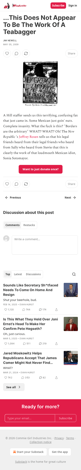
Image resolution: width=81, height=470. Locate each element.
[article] (40, 297)
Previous (15, 197)
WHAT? (8, 368)
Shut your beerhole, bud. (20, 300)
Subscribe (58, 5)
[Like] (7, 53)
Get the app (60, 452)
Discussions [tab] (33, 274)
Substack (21, 462)
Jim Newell (10, 40)
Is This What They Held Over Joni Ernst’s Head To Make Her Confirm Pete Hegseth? (30, 324)
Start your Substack (30, 452)
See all (11, 387)
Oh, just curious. (14, 334)
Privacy (59, 438)
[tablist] (20, 225)
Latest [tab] (18, 274)
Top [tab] (8, 274)
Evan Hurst (27, 304)
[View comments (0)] (16, 53)
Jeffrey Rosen (28, 136)
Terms (70, 438)
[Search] (74, 274)
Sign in (72, 5)
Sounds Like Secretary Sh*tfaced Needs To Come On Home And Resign (30, 290)
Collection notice (41, 442)
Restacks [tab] (29, 225)
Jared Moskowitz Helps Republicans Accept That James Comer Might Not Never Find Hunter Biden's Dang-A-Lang (30, 358)
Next (68, 197)
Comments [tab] (12, 225)
